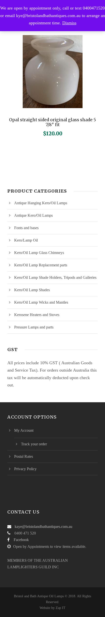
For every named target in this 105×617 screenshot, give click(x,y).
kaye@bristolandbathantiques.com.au (43, 526)
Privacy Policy (25, 469)
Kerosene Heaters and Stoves (36, 315)
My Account (23, 430)
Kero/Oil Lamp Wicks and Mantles (41, 302)
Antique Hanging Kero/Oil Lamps (40, 203)
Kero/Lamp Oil (26, 240)
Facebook (21, 540)
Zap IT (60, 608)
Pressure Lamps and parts (33, 327)
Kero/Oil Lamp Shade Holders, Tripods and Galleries (55, 277)
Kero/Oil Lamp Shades (32, 290)
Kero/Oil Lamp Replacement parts (40, 265)
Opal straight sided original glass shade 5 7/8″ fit (52, 122)
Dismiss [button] (69, 22)
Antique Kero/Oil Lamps (33, 215)
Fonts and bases (26, 228)
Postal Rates (23, 456)
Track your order (34, 444)
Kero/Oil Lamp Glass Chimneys (39, 253)
